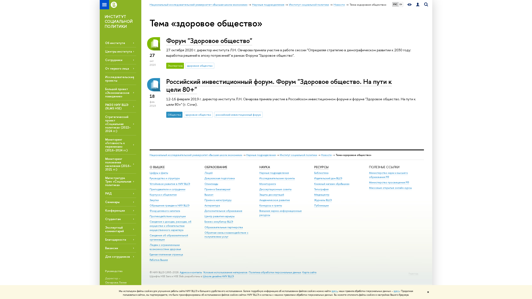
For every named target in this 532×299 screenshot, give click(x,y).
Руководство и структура (165, 178)
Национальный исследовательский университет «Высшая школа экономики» (196, 155)
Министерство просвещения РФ (389, 182)
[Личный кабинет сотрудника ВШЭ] (418, 4)
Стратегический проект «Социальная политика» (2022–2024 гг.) (118, 124)
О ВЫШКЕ (157, 167)
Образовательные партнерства (223, 227)
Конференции (115, 210)
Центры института (118, 51)
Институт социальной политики (298, 155)
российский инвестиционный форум (238, 114)
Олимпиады (211, 184)
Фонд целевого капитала (165, 211)
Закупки (154, 200)
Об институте (115, 43)
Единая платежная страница (166, 254)
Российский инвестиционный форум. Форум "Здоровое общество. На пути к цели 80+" (279, 85)
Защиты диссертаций (271, 194)
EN (400, 4)
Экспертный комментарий (114, 229)
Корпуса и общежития (163, 194)
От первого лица (117, 68)
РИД (108, 193)
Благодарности (115, 239)
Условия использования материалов (225, 272)
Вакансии (111, 248)
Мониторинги (267, 184)
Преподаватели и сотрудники (167, 189)
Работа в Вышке (159, 260)
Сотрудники (113, 60)
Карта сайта (309, 272)
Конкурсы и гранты (270, 205)
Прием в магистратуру (218, 200)
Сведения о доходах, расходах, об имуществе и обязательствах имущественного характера (170, 226)
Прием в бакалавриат (217, 189)
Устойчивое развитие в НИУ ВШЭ (170, 184)
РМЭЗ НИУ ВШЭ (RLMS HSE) (116, 106)
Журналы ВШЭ (323, 200)
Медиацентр (321, 194)
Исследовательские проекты (277, 178)
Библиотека (321, 173)
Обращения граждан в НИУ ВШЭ (170, 205)
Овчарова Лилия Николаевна (116, 285)
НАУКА (264, 167)
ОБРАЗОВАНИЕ (215, 167)
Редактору (413, 273)
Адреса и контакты (191, 272)
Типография (321, 189)
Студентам (113, 219)
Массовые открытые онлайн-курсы (390, 188)
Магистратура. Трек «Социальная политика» (118, 181)
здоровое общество (200, 65)
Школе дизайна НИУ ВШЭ (218, 276)
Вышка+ (209, 194)
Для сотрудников (117, 257)
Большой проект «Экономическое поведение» (117, 92)
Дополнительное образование (223, 211)
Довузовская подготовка (219, 178)
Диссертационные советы (275, 189)
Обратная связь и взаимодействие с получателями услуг (226, 235)
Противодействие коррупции (168, 216)
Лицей (208, 173)
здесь (334, 291)
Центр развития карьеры (219, 216)
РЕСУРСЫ (321, 167)
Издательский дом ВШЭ (328, 178)
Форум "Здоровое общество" (209, 40)
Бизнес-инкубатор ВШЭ (218, 221)
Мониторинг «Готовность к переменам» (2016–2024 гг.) (116, 144)
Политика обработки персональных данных (275, 272)
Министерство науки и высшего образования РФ (388, 175)
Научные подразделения (261, 155)
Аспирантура (212, 205)
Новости (326, 155)
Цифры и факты (159, 173)
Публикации (321, 205)
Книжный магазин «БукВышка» (332, 184)
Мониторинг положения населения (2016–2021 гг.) (118, 164)
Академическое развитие (274, 200)
